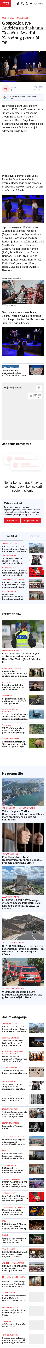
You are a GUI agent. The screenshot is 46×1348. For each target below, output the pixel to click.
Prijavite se (12, 520)
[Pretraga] (22, 3)
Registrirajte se (31, 520)
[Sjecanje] (18, 3)
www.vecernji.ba (5, 3)
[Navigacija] (31, 3)
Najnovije (34, 536)
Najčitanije (11, 536)
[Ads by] (12, 306)
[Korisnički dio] (26, 3)
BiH (40, 3)
